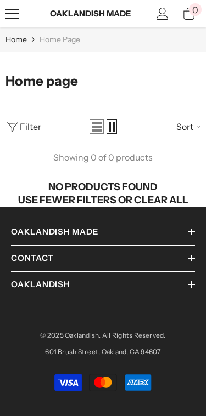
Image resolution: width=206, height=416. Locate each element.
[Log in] (163, 14)
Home (16, 39)
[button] (97, 126)
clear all (161, 200)
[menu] (12, 13)
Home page (60, 39)
